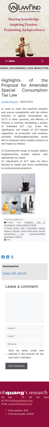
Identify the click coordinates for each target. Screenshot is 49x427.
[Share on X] (12, 257)
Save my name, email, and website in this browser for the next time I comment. (26, 354)
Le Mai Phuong (9, 101)
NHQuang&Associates (21, 400)
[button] (42, 61)
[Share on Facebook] (3, 257)
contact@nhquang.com (20, 404)
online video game (29, 231)
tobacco (18, 237)
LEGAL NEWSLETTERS (26, 225)
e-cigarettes (31, 228)
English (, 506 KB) (15, 273)
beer (22, 228)
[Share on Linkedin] (7, 257)
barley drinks (13, 228)
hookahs (16, 231)
